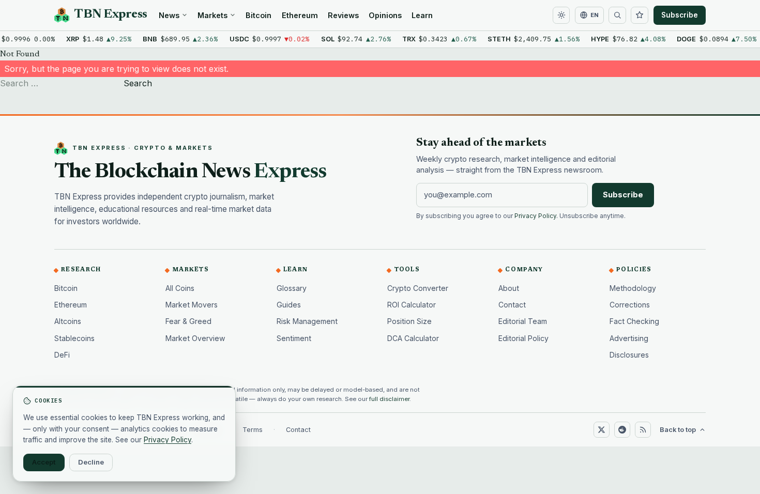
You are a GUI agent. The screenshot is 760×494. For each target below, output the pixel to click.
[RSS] (642, 429)
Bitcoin (258, 15)
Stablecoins (74, 338)
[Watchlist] (639, 15)
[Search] (617, 15)
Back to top (678, 430)
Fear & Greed (188, 321)
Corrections (630, 304)
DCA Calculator (413, 338)
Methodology (633, 288)
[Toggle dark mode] (561, 15)
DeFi (62, 354)
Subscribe (679, 15)
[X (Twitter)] (601, 429)
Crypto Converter (417, 288)
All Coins (179, 288)
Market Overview (195, 338)
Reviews (343, 15)
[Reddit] (622, 429)
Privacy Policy (535, 216)
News (169, 15)
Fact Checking (634, 321)
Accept (44, 462)
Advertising (629, 338)
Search (138, 83)
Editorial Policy (523, 338)
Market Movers (191, 304)
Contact (512, 304)
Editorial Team (522, 321)
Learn (422, 15)
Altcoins (67, 321)
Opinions (385, 15)
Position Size (409, 321)
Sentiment (294, 338)
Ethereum (300, 15)
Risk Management (307, 321)
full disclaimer (389, 399)
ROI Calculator (411, 304)
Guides (289, 304)
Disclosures (629, 354)
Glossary (292, 288)
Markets (212, 15)
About (508, 288)
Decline (91, 462)
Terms (252, 430)
